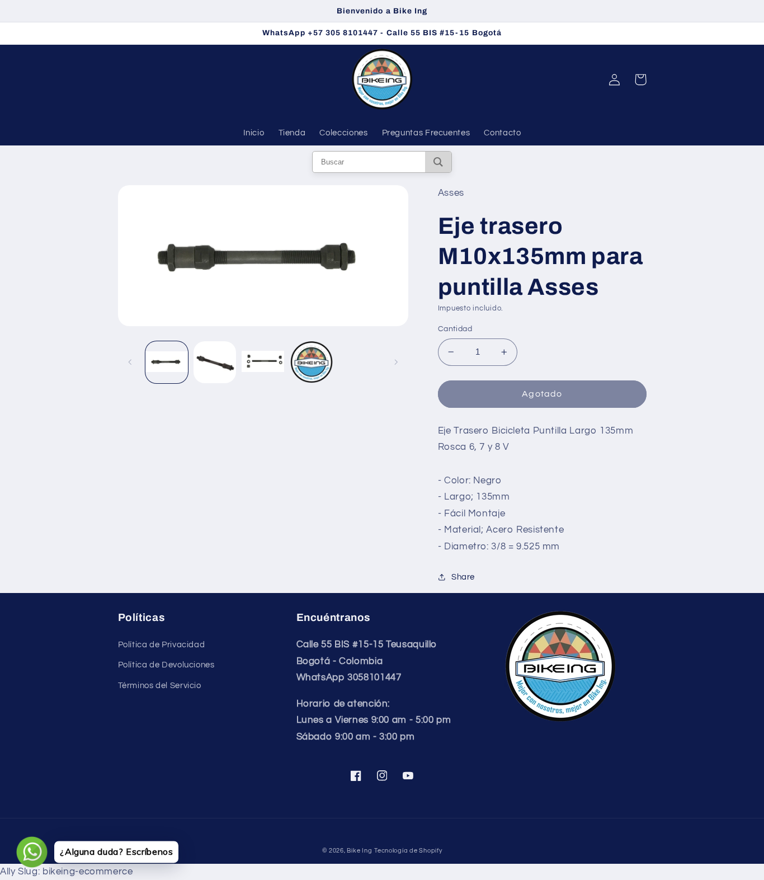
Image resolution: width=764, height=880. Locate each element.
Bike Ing (359, 851)
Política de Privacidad (161, 645)
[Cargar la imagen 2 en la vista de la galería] (215, 362)
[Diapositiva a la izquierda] (130, 362)
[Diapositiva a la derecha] (396, 362)
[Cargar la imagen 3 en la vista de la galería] (263, 362)
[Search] (438, 162)
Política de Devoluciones (166, 665)
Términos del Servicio (159, 685)
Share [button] (463, 577)
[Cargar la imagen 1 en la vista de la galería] (166, 362)
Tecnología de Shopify (408, 851)
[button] (640, 79)
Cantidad (455, 329)
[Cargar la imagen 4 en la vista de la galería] (311, 362)
